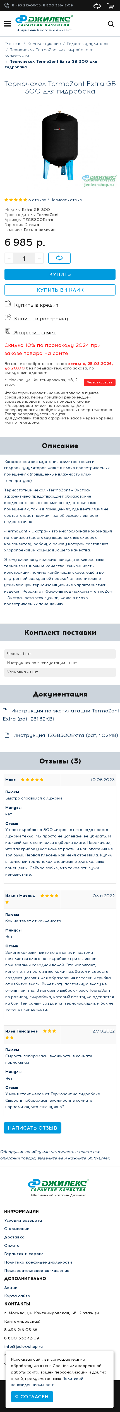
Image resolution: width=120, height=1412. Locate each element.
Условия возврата (23, 1220)
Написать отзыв (66, 200)
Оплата (12, 1245)
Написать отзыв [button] (32, 1128)
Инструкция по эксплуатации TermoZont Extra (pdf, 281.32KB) (61, 715)
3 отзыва (37, 200)
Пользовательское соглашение (36, 1270)
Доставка (14, 1237)
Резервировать (99, 382)
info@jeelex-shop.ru (23, 1346)
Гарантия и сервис (24, 1254)
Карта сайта (17, 1296)
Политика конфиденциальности (38, 1262)
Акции (10, 1287)
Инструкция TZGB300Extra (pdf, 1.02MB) (65, 735)
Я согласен (32, 1397)
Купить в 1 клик (60, 290)
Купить (60, 274)
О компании (16, 1228)
